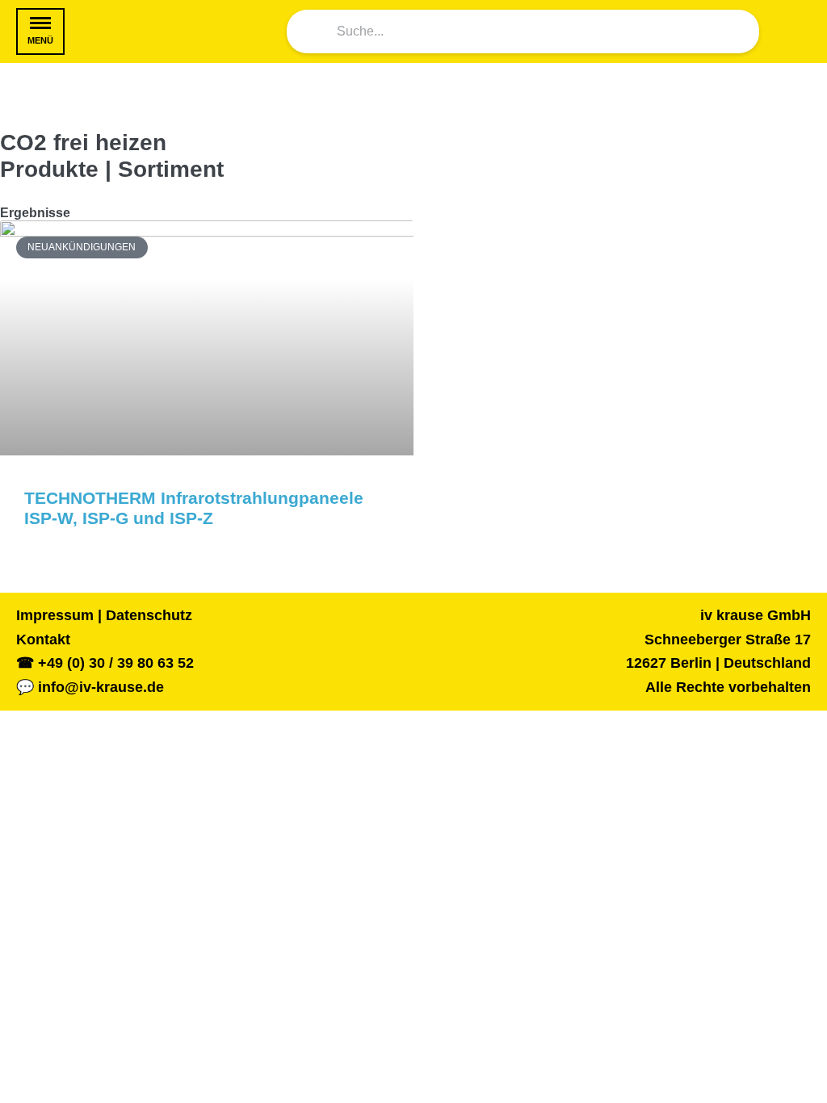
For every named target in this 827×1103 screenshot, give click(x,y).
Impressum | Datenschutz (104, 615)
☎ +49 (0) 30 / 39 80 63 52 (105, 663)
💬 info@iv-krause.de (90, 687)
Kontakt (43, 639)
